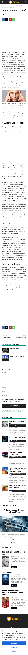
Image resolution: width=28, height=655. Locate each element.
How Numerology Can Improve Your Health (16, 441)
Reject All (14, 651)
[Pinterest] (10, 19)
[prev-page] (3, 364)
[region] (14, 641)
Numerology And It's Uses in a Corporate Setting (17, 474)
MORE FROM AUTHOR (17, 344)
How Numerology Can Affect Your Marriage (15, 425)
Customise (14, 647)
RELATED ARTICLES (6, 344)
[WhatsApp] (13, 19)
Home (3, 5)
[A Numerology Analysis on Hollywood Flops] (14, 524)
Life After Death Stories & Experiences (7, 338)
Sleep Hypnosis (14, 348)
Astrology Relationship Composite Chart (20, 338)
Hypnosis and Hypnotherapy (11, 7)
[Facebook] (3, 19)
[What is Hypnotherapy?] (5, 358)
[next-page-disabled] (5, 364)
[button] (2, 2)
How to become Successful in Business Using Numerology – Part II (17, 487)
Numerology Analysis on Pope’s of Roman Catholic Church (12, 592)
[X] (6, 19)
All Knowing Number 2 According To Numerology (16, 457)
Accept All (14, 643)
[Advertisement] (14, 37)
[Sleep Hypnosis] (5, 350)
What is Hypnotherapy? (17, 356)
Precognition (7, 572)
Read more (13, 542)
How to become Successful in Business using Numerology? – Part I (17, 469)
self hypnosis (17, 127)
